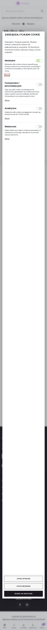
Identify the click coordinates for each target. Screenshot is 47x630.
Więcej (7, 75)
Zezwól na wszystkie (23, 594)
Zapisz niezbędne (23, 586)
